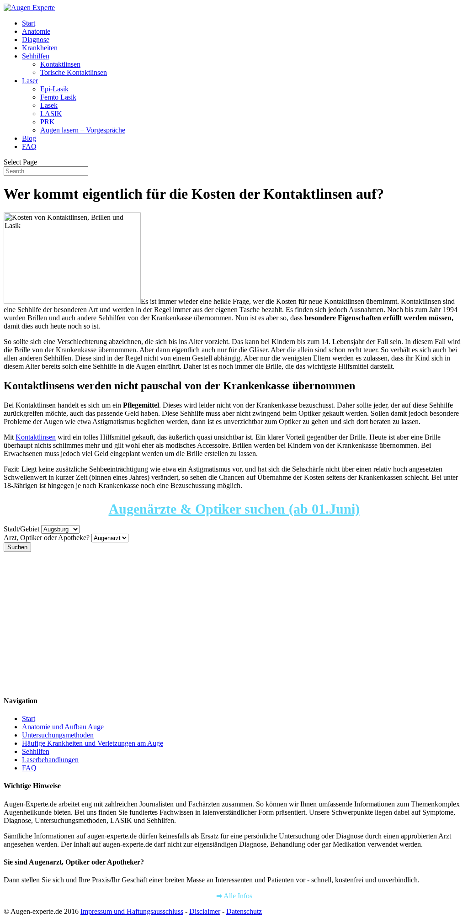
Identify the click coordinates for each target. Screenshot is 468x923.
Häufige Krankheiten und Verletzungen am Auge (92, 743)
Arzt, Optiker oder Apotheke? (47, 537)
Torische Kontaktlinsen (73, 72)
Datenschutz (244, 911)
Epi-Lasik (54, 89)
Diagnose (35, 39)
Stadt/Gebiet (21, 529)
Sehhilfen (35, 56)
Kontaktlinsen (60, 64)
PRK (47, 122)
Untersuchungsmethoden (58, 735)
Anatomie (36, 31)
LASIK (51, 113)
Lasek (49, 105)
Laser (30, 81)
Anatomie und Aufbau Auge (63, 727)
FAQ (29, 146)
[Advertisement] (234, 623)
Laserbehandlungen (50, 760)
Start (28, 23)
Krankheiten (40, 48)
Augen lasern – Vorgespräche (82, 130)
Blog (29, 138)
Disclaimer (204, 911)
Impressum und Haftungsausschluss (131, 911)
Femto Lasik (58, 97)
